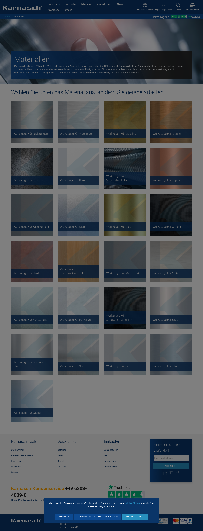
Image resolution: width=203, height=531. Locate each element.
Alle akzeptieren (135, 516)
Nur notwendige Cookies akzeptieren (98, 516)
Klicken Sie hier (133, 503)
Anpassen (64, 516)
